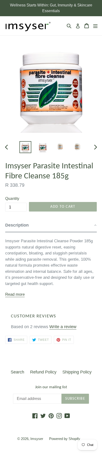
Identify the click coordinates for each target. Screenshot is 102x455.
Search (17, 372)
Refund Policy (43, 372)
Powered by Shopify (64, 439)
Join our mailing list (51, 387)
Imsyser (36, 439)
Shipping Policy (77, 372)
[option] (25, 147)
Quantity (12, 198)
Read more (15, 294)
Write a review (62, 326)
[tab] (51, 225)
